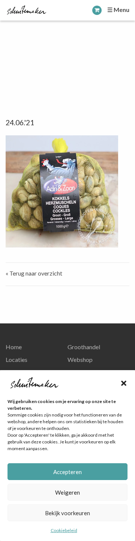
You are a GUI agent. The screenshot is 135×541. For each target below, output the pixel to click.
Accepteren (67, 471)
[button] (124, 383)
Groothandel (84, 346)
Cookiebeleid (64, 530)
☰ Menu (118, 9)
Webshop (80, 359)
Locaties (16, 359)
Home (14, 346)
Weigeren (67, 492)
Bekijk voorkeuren (67, 513)
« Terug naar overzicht (34, 273)
